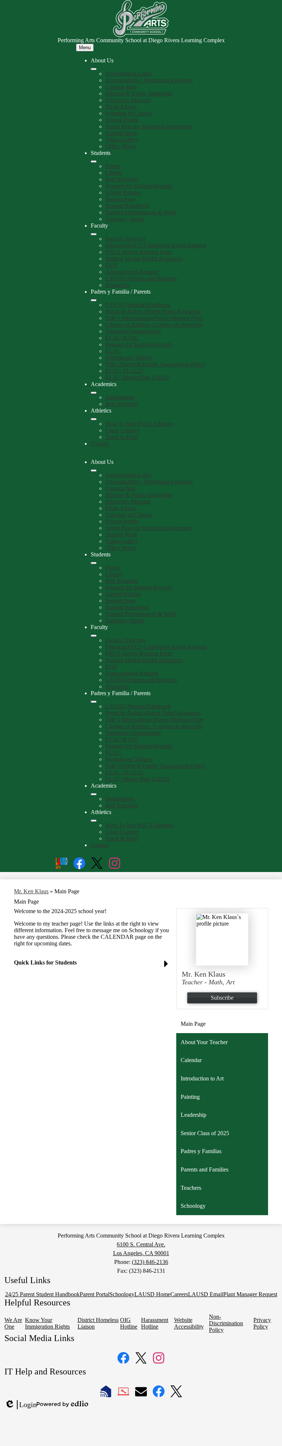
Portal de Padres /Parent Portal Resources (153, 311)
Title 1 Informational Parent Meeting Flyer (154, 318)
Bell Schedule (121, 179)
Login (20, 1404)
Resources (117, 285)
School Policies (123, 192)
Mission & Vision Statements (139, 93)
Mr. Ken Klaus (31, 891)
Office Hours (120, 146)
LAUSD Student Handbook (138, 305)
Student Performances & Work (140, 212)
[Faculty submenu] (94, 234)
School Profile (121, 120)
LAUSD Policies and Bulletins (141, 278)
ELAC (113, 351)
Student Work (121, 133)
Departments (120, 397)
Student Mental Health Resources (144, 258)
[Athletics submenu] (94, 419)
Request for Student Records (138, 186)
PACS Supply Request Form (138, 252)
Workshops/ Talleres (128, 358)
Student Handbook (127, 206)
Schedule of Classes (128, 113)
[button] (94, 470)
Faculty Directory (125, 239)
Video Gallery (121, 140)
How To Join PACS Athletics (139, 424)
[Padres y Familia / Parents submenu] (94, 300)
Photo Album (120, 106)
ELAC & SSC (122, 338)
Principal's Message (128, 100)
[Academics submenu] (94, 393)
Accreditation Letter (128, 73)
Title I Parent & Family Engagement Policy (155, 364)
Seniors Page (120, 199)
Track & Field (121, 437)
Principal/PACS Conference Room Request (155, 245)
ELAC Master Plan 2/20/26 (137, 377)
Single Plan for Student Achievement (148, 126)
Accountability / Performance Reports (149, 80)
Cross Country (122, 430)
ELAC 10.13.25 (124, 371)
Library (114, 173)
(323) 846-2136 (150, 1262)
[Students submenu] (94, 161)
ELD (111, 265)
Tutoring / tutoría (124, 219)
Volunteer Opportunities (133, 331)
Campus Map (121, 87)
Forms (112, 166)
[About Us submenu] (94, 69)
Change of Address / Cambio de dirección (153, 324)
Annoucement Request (131, 272)
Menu (85, 47)
